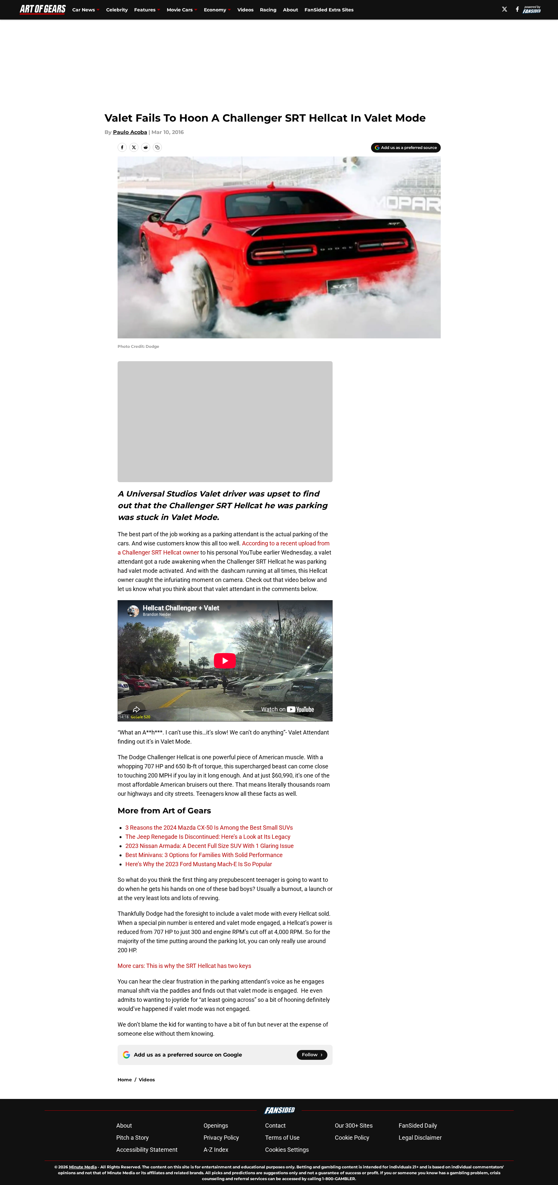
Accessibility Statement (147, 1149)
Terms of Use (282, 1137)
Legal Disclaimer (420, 1137)
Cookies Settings (287, 1149)
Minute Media (83, 1166)
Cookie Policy (352, 1137)
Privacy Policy (221, 1137)
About (290, 10)
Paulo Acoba (130, 132)
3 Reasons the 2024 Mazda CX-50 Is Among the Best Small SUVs (209, 827)
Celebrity (117, 10)
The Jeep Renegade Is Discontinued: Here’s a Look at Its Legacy (208, 836)
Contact (275, 1125)
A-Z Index (216, 1149)
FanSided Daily (418, 1125)
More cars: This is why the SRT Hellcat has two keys (184, 965)
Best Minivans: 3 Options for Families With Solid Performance (204, 855)
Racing (268, 10)
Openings (216, 1125)
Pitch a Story (132, 1137)
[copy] (157, 147)
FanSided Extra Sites (329, 10)
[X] (504, 9)
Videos (245, 10)
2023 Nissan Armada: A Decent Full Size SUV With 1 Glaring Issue (209, 845)
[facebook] (517, 9)
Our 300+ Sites (354, 1125)
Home (125, 1080)
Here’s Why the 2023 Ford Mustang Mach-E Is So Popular (198, 864)
